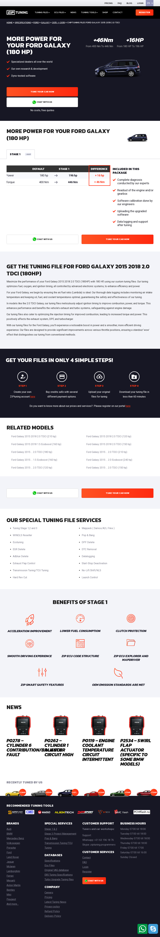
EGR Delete (19, 549)
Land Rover (13, 857)
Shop (105, 12)
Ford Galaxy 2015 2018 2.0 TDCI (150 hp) (108, 444)
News (73, 12)
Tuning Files (41, 12)
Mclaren (11, 866)
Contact (117, 12)
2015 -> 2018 (58, 22)
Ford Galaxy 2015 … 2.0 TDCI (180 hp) (31, 452)
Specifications (23, 22)
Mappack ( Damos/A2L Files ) (98, 528)
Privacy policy (52, 906)
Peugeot (11, 899)
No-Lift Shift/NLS (91, 570)
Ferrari (10, 875)
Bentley (11, 889)
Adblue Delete (20, 556)
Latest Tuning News (55, 901)
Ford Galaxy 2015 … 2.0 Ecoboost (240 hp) (109, 459)
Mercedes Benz (15, 838)
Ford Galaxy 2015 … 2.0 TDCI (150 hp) (106, 467)
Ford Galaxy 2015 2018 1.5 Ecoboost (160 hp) (36, 444)
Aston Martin (13, 885)
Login (140, 3)
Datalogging (88, 556)
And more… (13, 903)
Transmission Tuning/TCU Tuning (30, 570)
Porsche (11, 847)
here (32, 396)
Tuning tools (88, 12)
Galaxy (45, 22)
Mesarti (11, 880)
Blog (129, 3)
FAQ (120, 3)
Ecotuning (18, 542)
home (9, 22)
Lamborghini (13, 871)
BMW (9, 833)
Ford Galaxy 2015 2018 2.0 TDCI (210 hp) (33, 436)
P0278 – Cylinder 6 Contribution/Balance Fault (34, 747)
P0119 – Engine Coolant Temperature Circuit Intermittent (98, 750)
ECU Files (59, 12)
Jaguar (10, 861)
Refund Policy (52, 911)
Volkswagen (13, 843)
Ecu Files (50, 865)
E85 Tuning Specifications (59, 874)
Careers (49, 892)
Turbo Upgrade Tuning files (59, 879)
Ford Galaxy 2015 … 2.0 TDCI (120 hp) (31, 467)
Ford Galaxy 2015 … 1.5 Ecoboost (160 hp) (34, 459)
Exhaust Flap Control (24, 563)
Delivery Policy (53, 916)
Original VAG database (57, 870)
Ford (36, 22)
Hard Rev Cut (20, 577)
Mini (9, 894)
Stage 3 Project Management (60, 833)
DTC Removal (89, 549)
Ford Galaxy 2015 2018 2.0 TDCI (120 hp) (108, 436)
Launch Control (90, 577)
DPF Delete (88, 542)
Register (144, 12)
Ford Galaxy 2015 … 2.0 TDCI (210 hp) (106, 452)
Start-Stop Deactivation (94, 563)
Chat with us (44, 102)
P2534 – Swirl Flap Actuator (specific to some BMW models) (135, 752)
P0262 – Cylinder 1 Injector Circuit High (59, 747)
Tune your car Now (42, 91)
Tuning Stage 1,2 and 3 (25, 528)
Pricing (109, 3)
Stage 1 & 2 (51, 829)
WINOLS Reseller (22, 535)
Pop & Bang (88, 535)
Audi (9, 829)
